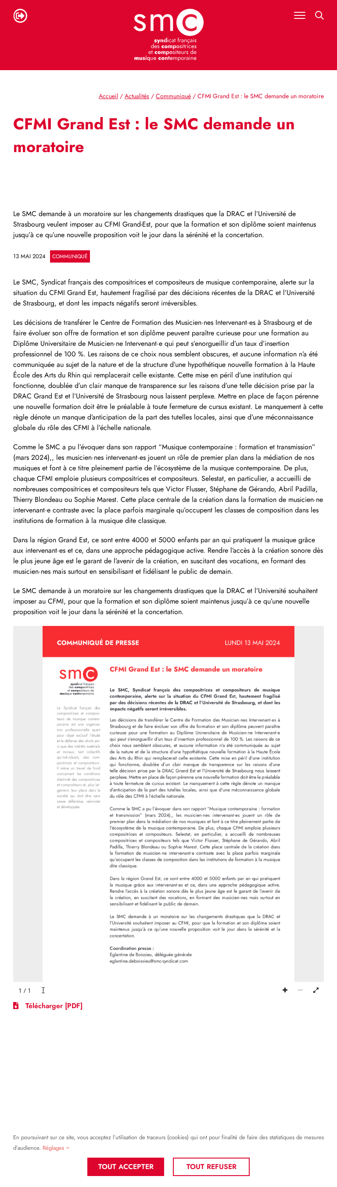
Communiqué (70, 256)
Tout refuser (211, 1167)
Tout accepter (126, 1167)
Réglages (54, 1148)
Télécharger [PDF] (52, 1006)
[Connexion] (20, 15)
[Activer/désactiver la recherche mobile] (319, 15)
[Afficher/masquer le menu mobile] (299, 15)
